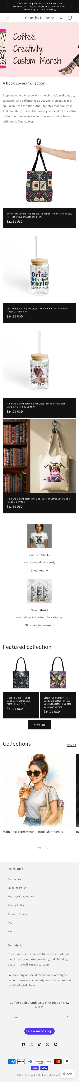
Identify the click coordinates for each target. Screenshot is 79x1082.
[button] (7, 18)
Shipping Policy (17, 888)
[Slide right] (48, 847)
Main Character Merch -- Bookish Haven (31, 832)
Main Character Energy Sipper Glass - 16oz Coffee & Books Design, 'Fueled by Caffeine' (37, 405)
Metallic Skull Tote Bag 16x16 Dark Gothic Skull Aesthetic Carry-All (19, 700)
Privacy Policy (16, 905)
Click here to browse (38, 625)
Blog (10, 931)
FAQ (10, 922)
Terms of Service (18, 914)
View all (39, 725)
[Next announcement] (72, 6)
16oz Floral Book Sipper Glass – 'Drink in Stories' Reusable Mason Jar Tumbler (37, 310)
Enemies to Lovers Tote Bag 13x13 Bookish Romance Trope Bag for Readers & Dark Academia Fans (39, 215)
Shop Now (37, 570)
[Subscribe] (67, 1017)
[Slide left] (31, 847)
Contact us (14, 879)
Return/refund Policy (21, 896)
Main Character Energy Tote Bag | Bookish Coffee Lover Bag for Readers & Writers (39, 500)
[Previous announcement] (7, 6)
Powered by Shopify (52, 1075)
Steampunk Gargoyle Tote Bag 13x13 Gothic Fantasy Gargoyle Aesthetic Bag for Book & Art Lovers (57, 702)
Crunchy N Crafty (33, 1075)
